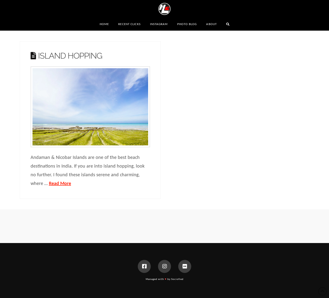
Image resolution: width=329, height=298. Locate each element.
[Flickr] (184, 266)
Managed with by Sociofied (165, 279)
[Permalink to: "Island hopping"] (90, 106)
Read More (60, 183)
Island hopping (70, 56)
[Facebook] (144, 266)
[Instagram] (164, 266)
